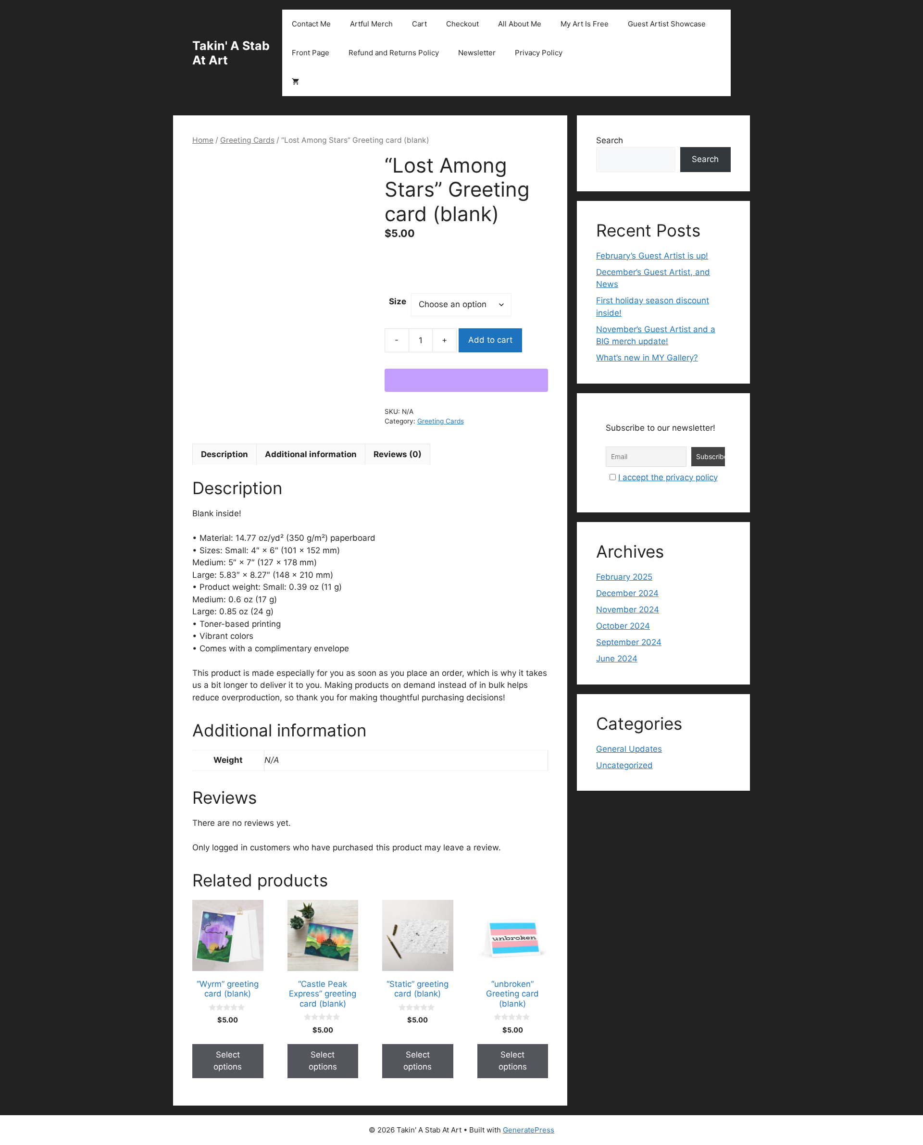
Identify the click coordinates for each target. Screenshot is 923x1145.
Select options (227, 1061)
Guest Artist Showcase (667, 23)
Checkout (462, 23)
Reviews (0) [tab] (398, 454)
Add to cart (490, 340)
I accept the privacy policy (668, 477)
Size (397, 301)
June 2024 (616, 658)
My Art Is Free (585, 23)
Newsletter (477, 52)
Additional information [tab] (311, 454)
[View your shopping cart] (295, 81)
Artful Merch (371, 23)
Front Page (310, 52)
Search (609, 140)
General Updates (629, 749)
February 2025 (624, 577)
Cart (419, 23)
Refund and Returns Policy (394, 52)
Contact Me (311, 23)
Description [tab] (224, 454)
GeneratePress (528, 1129)
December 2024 (627, 593)
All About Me (519, 23)
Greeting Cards (247, 140)
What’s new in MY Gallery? (647, 357)
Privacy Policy (538, 52)
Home (202, 140)
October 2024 (623, 626)
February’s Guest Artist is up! (652, 256)
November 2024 (627, 609)
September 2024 (628, 642)
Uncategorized (624, 765)
